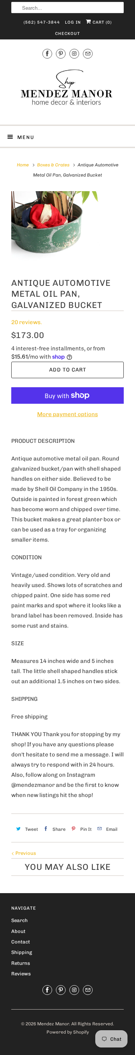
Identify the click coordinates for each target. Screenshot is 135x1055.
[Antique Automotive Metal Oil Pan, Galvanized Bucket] (67, 228)
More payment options (67, 414)
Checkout (67, 33)
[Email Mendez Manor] (88, 54)
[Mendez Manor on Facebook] (47, 54)
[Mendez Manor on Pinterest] (61, 54)
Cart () (101, 22)
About (18, 931)
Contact (20, 942)
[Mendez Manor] (67, 91)
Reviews (21, 974)
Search (19, 920)
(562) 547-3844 (42, 22)
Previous (25, 853)
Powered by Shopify (67, 1032)
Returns (20, 963)
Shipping (21, 952)
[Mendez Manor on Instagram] (74, 54)
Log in (73, 22)
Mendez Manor (53, 1023)
